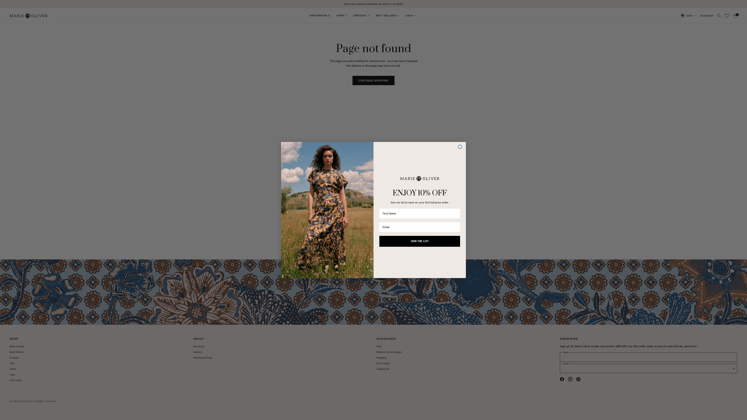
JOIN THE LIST (420, 241)
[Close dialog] (460, 147)
